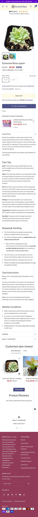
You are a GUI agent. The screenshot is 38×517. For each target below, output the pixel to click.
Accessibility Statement (28, 468)
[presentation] (6, 123)
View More (19, 389)
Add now (17, 89)
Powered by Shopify (19, 501)
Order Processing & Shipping (21, 263)
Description (6, 134)
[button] (7, 6)
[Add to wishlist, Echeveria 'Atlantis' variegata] (19, 358)
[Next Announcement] (35, 1)
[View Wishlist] (31, 6)
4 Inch (13, 80)
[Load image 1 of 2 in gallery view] (5, 56)
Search (23, 440)
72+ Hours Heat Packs (22, 326)
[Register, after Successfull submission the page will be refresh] (28, 483)
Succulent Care (17, 276)
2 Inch (6, 80)
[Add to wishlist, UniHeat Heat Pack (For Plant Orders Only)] (33, 121)
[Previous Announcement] (2, 1)
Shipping (5, 334)
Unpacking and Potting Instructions (28, 453)
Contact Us (24, 464)
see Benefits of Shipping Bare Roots (17, 250)
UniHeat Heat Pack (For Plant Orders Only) (22, 121)
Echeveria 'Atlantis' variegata (12, 378)
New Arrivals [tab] (16, 350)
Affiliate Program (26, 461)
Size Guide (32, 76)
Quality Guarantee (8, 339)
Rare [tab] (25, 350)
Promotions (24, 443)
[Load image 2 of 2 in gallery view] (12, 56)
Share (4, 111)
